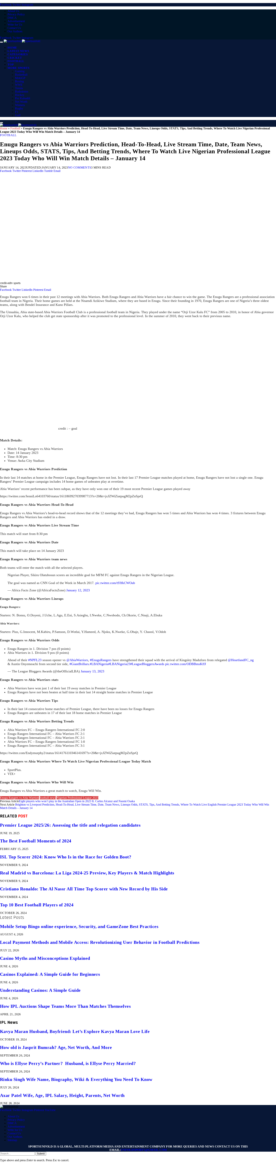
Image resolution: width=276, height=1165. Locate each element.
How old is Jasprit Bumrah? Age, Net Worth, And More (56, 1047)
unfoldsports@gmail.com (144, 1149)
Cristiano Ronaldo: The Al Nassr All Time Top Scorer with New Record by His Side (84, 888)
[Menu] (1, 42)
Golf (17, 115)
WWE (19, 84)
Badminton (21, 91)
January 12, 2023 (78, 590)
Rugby (19, 108)
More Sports (18, 67)
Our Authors (15, 31)
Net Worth (21, 101)
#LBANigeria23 (119, 664)
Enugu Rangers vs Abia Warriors (19, 797)
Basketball (21, 74)
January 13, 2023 (92, 671)
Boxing (19, 81)
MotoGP (20, 78)
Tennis (19, 88)
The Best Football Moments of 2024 (35, 840)
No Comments (79, 167)
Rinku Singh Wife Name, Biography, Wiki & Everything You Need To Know (76, 1079)
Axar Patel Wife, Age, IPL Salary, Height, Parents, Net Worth (62, 1095)
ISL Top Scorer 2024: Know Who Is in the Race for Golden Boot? (65, 856)
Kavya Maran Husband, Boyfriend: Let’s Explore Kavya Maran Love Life (75, 1031)
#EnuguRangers (101, 660)
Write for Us (15, 24)
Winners (20, 105)
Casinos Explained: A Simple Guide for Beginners (50, 974)
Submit (41, 1153)
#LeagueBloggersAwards (147, 664)
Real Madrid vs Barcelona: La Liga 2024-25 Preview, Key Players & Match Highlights (87, 872)
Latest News (18, 50)
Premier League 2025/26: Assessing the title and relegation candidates (70, 825)
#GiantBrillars (79, 664)
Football (16, 61)
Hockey (19, 94)
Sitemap (12, 1140)
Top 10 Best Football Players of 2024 (36, 904)
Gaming (20, 71)
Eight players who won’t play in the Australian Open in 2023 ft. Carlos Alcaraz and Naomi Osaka (77, 801)
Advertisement (16, 21)
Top (11, 64)
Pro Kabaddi (22, 98)
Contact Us (14, 28)
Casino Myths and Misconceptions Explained (45, 958)
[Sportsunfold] (22, 41)
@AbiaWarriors (77, 660)
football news (48, 797)
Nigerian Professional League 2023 (77, 797)
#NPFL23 (34, 660)
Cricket (15, 57)
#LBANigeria (99, 664)
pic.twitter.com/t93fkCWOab (115, 583)
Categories (18, 54)
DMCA (12, 17)
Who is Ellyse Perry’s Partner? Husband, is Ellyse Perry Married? (68, 1063)
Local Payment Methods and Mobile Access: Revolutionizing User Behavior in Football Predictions (99, 942)
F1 (16, 111)
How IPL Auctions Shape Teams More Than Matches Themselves (65, 1006)
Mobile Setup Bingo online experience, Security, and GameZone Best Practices (79, 926)
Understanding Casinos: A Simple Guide (40, 990)
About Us (13, 11)
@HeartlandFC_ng (241, 660)
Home (12, 47)
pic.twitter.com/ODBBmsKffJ (185, 664)
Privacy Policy (16, 14)
